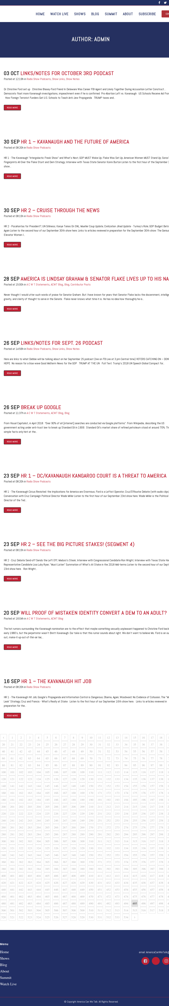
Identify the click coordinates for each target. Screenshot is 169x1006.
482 (21, 903)
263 (30, 827)
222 (21, 813)
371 (100, 862)
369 (82, 862)
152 (108, 786)
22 (20, 744)
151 (100, 786)
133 (117, 779)
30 (90, 744)
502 (21, 910)
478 (161, 896)
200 (3, 807)
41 (12, 751)
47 (64, 751)
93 (117, 765)
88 (73, 765)
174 (126, 793)
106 (56, 772)
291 (100, 834)
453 (117, 889)
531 (100, 917)
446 (56, 889)
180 (3, 800)
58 (160, 751)
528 (73, 917)
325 (47, 848)
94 (125, 765)
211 (100, 807)
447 (65, 889)
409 (82, 876)
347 (65, 855)
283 (30, 834)
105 (47, 772)
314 (126, 841)
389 (82, 869)
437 (152, 883)
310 (91, 841)
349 (82, 855)
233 (117, 813)
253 (117, 820)
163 (30, 793)
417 (152, 876)
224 (38, 813)
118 (161, 772)
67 (64, 758)
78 (160, 758)
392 (108, 869)
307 (65, 841)
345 (47, 855)
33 (117, 744)
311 (100, 841)
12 (108, 737)
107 (65, 772)
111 (100, 772)
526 (56, 917)
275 (135, 827)
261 (12, 827)
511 (100, 910)
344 (38, 855)
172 (108, 793)
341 (12, 855)
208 (73, 807)
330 (91, 848)
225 (47, 813)
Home (4, 952)
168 (73, 793)
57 (152, 751)
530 (91, 917)
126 (56, 779)
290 (91, 834)
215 (135, 807)
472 (108, 896)
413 (117, 876)
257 (152, 820)
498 (161, 903)
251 (100, 820)
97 (152, 765)
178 (161, 793)
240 (3, 820)
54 (125, 751)
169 (82, 793)
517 (152, 910)
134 (126, 779)
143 (30, 786)
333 (117, 848)
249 (82, 820)
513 (117, 910)
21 (12, 744)
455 (135, 889)
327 (65, 848)
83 (29, 765)
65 (47, 758)
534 (126, 917)
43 (29, 751)
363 (30, 862)
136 (143, 779)
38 (160, 744)
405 (47, 876)
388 (73, 869)
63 (29, 758)
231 (100, 813)
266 (56, 827)
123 (30, 779)
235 (135, 813)
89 (82, 765)
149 (82, 786)
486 (56, 903)
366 (56, 862)
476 (143, 896)
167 (65, 793)
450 (91, 889)
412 (108, 876)
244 (38, 820)
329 (82, 848)
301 (12, 841)
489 (82, 903)
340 (3, 855)
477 (152, 896)
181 (12, 800)
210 (91, 807)
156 (143, 786)
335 (135, 848)
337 (152, 848)
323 (30, 848)
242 (21, 820)
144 (38, 786)
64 (38, 758)
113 (117, 772)
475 (135, 896)
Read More (12, 107)
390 (91, 869)
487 (65, 903)
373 (117, 862)
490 (91, 903)
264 (38, 827)
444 (38, 889)
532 (108, 917)
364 (38, 862)
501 (12, 910)
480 (3, 903)
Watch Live (8, 984)
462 (21, 896)
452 (108, 889)
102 (21, 772)
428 (73, 883)
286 (56, 834)
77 (152, 758)
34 (125, 744)
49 (82, 751)
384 (38, 869)
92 (108, 765)
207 (65, 807)
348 (73, 855)
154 (126, 786)
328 (73, 848)
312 (108, 841)
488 (73, 903)
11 (99, 737)
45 (47, 751)
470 (91, 896)
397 (152, 869)
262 (21, 827)
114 (126, 772)
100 (3, 772)
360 (3, 862)
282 (21, 834)
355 (135, 855)
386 (56, 869)
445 (47, 889)
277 (152, 827)
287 (65, 834)
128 (73, 779)
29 (82, 744)
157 (152, 786)
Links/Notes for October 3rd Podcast (67, 73)
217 (152, 807)
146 (56, 786)
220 (3, 813)
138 (161, 779)
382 (21, 869)
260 (3, 827)
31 (99, 744)
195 (135, 800)
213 (117, 807)
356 (143, 855)
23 (29, 744)
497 (152, 903)
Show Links (58, 79)
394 (126, 869)
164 (38, 793)
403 (30, 876)
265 (47, 827)
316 (143, 841)
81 (12, 765)
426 (56, 883)
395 (135, 869)
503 (30, 910)
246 (56, 820)
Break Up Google (41, 407)
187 (65, 800)
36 (143, 744)
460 (3, 896)
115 (135, 772)
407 (65, 876)
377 (152, 862)
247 (65, 820)
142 (21, 786)
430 (91, 883)
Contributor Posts (81, 284)
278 (161, 827)
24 (38, 744)
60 (3, 758)
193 (117, 800)
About (4, 971)
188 (73, 800)
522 (21, 917)
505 (47, 910)
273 (117, 827)
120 (3, 779)
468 (73, 896)
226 (56, 813)
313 (117, 841)
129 (82, 779)
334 (126, 848)
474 (126, 896)
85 (47, 765)
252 (108, 820)
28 (73, 744)
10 (90, 737)
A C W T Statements (38, 284)
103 (30, 772)
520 (3, 917)
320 (3, 848)
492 (108, 903)
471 (100, 896)
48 (73, 751)
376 (143, 862)
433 (117, 883)
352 (108, 855)
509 (82, 910)
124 (38, 779)
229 (82, 813)
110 (91, 772)
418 (161, 876)
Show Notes (73, 79)
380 (3, 869)
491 (100, 903)
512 (108, 910)
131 (100, 779)
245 (47, 820)
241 (12, 820)
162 (21, 793)
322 (21, 848)
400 (3, 876)
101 (12, 772)
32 (108, 744)
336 (143, 848)
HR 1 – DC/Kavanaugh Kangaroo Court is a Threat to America (94, 475)
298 (161, 834)
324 (38, 848)
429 (82, 883)
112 (108, 772)
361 (12, 862)
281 (12, 834)
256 (143, 820)
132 (108, 779)
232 (108, 813)
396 (143, 869)
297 (152, 834)
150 (91, 786)
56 (143, 751)
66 (55, 758)
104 (38, 772)
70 (90, 758)
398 (161, 869)
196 (143, 800)
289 (82, 834)
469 (82, 896)
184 (38, 800)
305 (47, 841)
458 (161, 889)
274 (126, 827)
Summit (5, 977)
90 (90, 765)
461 (12, 896)
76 (143, 758)
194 (126, 800)
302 (21, 841)
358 (161, 855)
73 (117, 758)
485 (47, 903)
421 (12, 883)
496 (143, 903)
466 (56, 896)
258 (161, 820)
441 (12, 889)
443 (30, 889)
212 (108, 807)
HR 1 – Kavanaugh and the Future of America (75, 141)
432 (108, 883)
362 (21, 862)
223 (30, 813)
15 (134, 737)
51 (99, 751)
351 (100, 855)
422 (21, 883)
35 (134, 744)
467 (65, 896)
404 (38, 876)
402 (21, 876)
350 (91, 855)
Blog (66, 284)
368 (73, 862)
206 (56, 807)
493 (117, 903)
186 (56, 800)
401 (12, 876)
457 (152, 889)
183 (30, 800)
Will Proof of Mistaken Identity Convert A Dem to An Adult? (94, 612)
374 (126, 862)
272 (108, 827)
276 (143, 827)
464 (38, 896)
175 (135, 793)
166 (56, 793)
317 (152, 841)
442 (21, 889)
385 (47, 869)
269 (82, 827)
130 (91, 779)
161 (12, 793)
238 (161, 813)
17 (152, 737)
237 (152, 813)
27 (64, 744)
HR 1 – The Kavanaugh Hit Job (56, 681)
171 (100, 793)
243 (30, 820)
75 (134, 758)
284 (38, 834)
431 (100, 883)
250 (91, 820)
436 (143, 883)
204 (38, 807)
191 (100, 800)
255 (135, 820)
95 (134, 765)
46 (55, 751)
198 (161, 800)
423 (30, 883)
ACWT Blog (57, 284)
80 (3, 765)
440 (3, 889)
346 (56, 855)
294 (126, 834)
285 (47, 834)
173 (117, 793)
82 (20, 765)
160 (3, 793)
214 (126, 807)
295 (135, 834)
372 (108, 862)
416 (143, 876)
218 (161, 807)
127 (65, 779)
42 (20, 751)
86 (55, 765)
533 (117, 917)
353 (117, 855)
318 (161, 841)
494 (126, 903)
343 (30, 855)
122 (21, 779)
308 (73, 841)
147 (65, 786)
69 (82, 758)
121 (12, 779)
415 (135, 876)
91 (99, 765)
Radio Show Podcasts (39, 79)
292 (108, 834)
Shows (4, 958)
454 (126, 889)
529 (82, 917)
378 (161, 862)
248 (73, 820)
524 (38, 917)
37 (152, 744)
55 (134, 751)
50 (90, 751)
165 (47, 793)
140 (3, 786)
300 (3, 841)
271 (100, 827)
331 (100, 848)
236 (143, 813)
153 (117, 786)
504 (38, 910)
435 (135, 883)
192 (108, 800)
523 (30, 917)
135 (135, 779)
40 (3, 751)
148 (73, 786)
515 (135, 910)
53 (117, 751)
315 (135, 841)
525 (47, 917)
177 (152, 793)
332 (108, 848)
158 (161, 786)
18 (160, 737)
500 (3, 910)
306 (56, 841)
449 (82, 889)
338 (161, 848)
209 (82, 807)
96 (143, 765)
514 (126, 910)
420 (3, 883)
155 (135, 786)
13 (117, 737)
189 (82, 800)
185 (47, 800)
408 (73, 876)
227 (65, 813)
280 (3, 834)
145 (47, 786)
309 (82, 841)
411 (100, 876)
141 (12, 786)
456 (143, 889)
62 (20, 758)
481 (12, 903)
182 (21, 800)
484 (38, 903)
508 (73, 910)
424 (38, 883)
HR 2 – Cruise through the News (60, 210)
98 (160, 765)
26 (55, 744)
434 (126, 883)
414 (126, 876)
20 (3, 744)
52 (108, 751)
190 (91, 800)
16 (143, 737)
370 (91, 862)
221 (12, 813)
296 (143, 834)
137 (152, 779)
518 (161, 910)
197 (152, 800)
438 (161, 883)
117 (152, 772)
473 (117, 896)
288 (73, 834)
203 (30, 807)
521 (12, 917)
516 (143, 910)
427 (65, 883)
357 (152, 855)
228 (73, 813)
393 (117, 869)
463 (30, 896)
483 (30, 903)
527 (65, 917)
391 (100, 869)
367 (65, 862)
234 (126, 813)
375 (135, 862)
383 (30, 869)
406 (56, 876)
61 (12, 758)
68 (73, 758)
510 (91, 910)
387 (65, 869)
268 (73, 827)
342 (21, 855)
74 (125, 758)
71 (99, 758)
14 (125, 737)
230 (91, 813)
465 (47, 896)
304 (38, 841)
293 (117, 834)
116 (143, 772)
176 (143, 793)
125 (47, 779)
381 (12, 869)
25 (47, 744)
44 (38, 751)
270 (91, 827)
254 (126, 820)
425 (47, 883)
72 (108, 758)
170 (91, 793)
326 (56, 848)
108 (73, 772)
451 (100, 889)
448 (73, 889)
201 (12, 807)
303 (30, 841)
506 (56, 910)
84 (38, 765)
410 (91, 876)
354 (126, 855)
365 (47, 862)
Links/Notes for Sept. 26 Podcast (62, 343)
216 (143, 807)
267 (65, 827)
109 (82, 772)
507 (65, 910)
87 (64, 765)
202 (21, 807)
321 (12, 848)
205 (47, 807)
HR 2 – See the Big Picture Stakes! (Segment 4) (78, 544)
